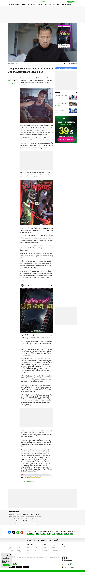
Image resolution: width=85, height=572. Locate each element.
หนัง (69, 63)
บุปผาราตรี (56, 531)
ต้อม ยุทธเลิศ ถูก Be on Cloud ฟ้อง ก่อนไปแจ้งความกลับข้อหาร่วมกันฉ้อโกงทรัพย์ (24, 514)
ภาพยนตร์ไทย (66, 533)
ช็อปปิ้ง (63, 544)
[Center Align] (10, 554)
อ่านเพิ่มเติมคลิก (4, 561)
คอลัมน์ (28, 547)
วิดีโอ (36, 550)
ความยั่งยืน (19, 551)
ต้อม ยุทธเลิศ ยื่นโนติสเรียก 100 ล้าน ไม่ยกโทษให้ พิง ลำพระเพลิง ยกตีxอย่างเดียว (24, 521)
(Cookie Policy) (4, 562)
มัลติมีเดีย (28, 553)
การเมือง (18, 547)
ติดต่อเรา (21, 559)
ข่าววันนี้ (48, 533)
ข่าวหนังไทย (53, 533)
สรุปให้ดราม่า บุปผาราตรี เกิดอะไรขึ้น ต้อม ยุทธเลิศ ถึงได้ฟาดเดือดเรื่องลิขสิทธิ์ (23, 523)
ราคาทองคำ (11, 551)
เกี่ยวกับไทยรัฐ (21, 557)
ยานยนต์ (18, 550)
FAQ (37, 557)
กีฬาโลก (45, 548)
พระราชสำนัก (11, 546)
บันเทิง (65, 63)
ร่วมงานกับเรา (15, 557)
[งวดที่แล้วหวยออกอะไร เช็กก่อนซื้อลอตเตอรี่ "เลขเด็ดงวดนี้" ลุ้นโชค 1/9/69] (73, 110)
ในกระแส (10, 547)
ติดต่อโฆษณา (26, 559)
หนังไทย (71, 533)
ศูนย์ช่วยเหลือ (41, 557)
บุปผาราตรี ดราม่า (63, 531)
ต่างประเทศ (57, 105)
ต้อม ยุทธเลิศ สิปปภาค (36, 531)
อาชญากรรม (11, 550)
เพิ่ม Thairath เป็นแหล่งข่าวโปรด (67, 68)
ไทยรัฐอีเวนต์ (64, 546)
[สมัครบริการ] (66, 129)
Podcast (28, 551)
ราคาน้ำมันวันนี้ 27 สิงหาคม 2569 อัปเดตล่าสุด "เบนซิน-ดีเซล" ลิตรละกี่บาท (61, 96)
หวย (35, 548)
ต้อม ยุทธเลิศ (29, 531)
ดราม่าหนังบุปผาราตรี (71, 531)
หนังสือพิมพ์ (37, 546)
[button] (9, 83)
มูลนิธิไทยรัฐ (26, 557)
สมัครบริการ (70, 1)
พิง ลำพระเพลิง (50, 531)
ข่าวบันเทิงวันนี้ (43, 533)
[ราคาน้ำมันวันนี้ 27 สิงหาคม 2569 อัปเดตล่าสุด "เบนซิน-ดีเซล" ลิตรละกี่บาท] (73, 97)
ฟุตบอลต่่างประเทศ (47, 546)
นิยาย (28, 550)
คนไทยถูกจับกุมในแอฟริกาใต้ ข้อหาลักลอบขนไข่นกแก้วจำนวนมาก (61, 103)
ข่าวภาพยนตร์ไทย (59, 533)
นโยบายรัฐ (11, 548)
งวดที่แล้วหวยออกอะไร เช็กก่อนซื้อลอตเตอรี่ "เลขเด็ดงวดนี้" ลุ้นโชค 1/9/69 (61, 109)
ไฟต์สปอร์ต (54, 547)
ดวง (27, 548)
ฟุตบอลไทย (54, 546)
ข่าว (56, 112)
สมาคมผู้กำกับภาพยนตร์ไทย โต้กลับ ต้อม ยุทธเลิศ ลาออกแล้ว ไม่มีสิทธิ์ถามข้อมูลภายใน (25, 518)
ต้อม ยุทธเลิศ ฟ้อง (44, 531)
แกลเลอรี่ (46, 550)
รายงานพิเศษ (29, 546)
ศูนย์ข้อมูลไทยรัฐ (32, 557)
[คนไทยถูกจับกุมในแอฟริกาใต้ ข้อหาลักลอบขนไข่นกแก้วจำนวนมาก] (73, 104)
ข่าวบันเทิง (28, 481)
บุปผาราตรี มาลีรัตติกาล (30, 533)
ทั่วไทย (18, 546)
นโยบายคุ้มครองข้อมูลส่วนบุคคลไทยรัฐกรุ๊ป (51, 557)
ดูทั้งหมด (74, 92)
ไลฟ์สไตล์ (36, 551)
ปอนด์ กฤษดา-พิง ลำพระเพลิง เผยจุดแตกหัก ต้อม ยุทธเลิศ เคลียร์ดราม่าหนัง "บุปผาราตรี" (25, 516)
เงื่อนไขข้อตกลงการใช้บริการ (14, 559)
